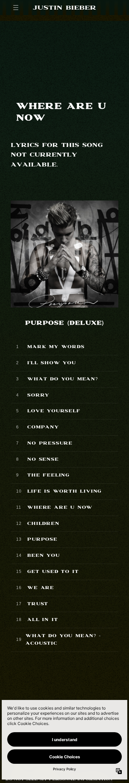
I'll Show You (51, 363)
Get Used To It (52, 572)
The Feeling (48, 475)
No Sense (42, 459)
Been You (43, 555)
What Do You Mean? (62, 379)
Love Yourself (53, 411)
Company (43, 427)
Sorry (38, 395)
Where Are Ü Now (60, 507)
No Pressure (50, 443)
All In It (42, 620)
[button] (15, 7)
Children (43, 524)
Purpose (42, 539)
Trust (37, 604)
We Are (40, 588)
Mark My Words (55, 347)
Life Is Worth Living (64, 491)
